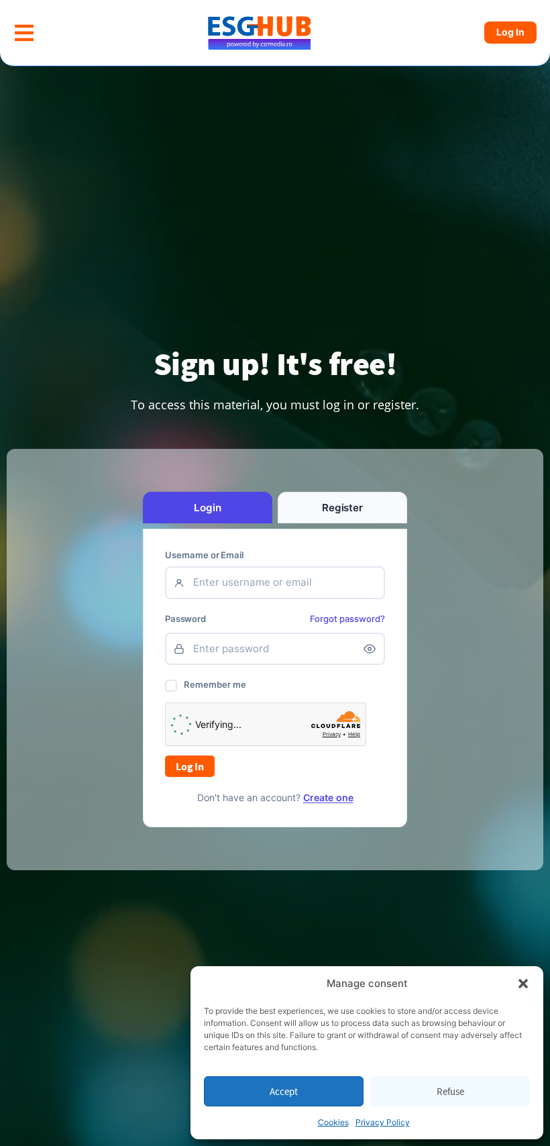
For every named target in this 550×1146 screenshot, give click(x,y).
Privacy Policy (382, 1122)
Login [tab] (207, 507)
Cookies (333, 1122)
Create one (328, 797)
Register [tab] (342, 507)
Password (185, 619)
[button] (523, 983)
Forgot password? (347, 618)
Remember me (215, 684)
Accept (284, 1091)
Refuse (450, 1091)
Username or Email (204, 555)
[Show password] (369, 649)
